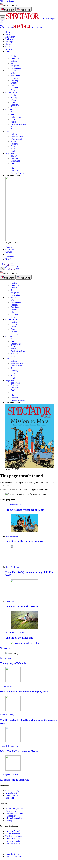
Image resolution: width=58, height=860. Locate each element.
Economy (15, 105)
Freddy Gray (5, 658)
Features (14, 158)
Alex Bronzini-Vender (14, 632)
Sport (13, 146)
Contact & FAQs (12, 790)
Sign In (53, 18)
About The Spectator (14, 808)
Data (13, 102)
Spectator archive (12, 838)
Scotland (14, 107)
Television (15, 127)
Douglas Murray (7, 715)
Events (8, 44)
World (13, 100)
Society (14, 97)
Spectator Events (12, 841)
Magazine (15, 66)
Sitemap (8, 821)
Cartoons (14, 170)
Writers (8, 34)
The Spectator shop (13, 836)
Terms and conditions (14, 813)
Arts (12, 112)
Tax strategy (10, 816)
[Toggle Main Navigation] (2, 17)
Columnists (15, 161)
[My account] (1, 22)
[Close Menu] (2, 268)
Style (13, 148)
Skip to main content (9, 1)
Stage (13, 129)
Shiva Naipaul (11, 601)
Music (13, 122)
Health (13, 151)
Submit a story (11, 795)
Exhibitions (16, 117)
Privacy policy (11, 811)
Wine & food (16, 139)
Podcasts (9, 39)
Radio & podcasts (18, 124)
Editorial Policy (12, 798)
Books (13, 114)
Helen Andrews (12, 567)
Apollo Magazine (12, 834)
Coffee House (11, 92)
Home (8, 32)
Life (7, 131)
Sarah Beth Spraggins (9, 746)
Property (14, 144)
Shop (7, 51)
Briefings (9, 41)
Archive (8, 49)
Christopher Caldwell (9, 774)
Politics (14, 56)
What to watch (17, 136)
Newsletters (10, 37)
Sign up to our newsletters (16, 856)
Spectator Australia (13, 831)
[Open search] (1, 265)
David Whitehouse (13, 504)
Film (13, 119)
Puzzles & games (18, 173)
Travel (13, 141)
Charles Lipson (11, 536)
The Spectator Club (13, 843)
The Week (15, 156)
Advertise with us (12, 793)
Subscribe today (12, 854)
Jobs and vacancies (13, 818)
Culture (14, 61)
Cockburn (15, 58)
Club (7, 46)
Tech (13, 63)
